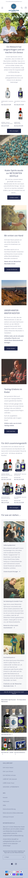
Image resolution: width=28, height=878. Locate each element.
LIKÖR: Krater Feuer (8, 783)
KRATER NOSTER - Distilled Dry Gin (7, 102)
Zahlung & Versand (8, 817)
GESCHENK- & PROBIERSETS (11, 787)
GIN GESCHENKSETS (19, 752)
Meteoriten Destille (11, 877)
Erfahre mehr (14, 197)
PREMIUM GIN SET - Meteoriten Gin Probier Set (20, 475)
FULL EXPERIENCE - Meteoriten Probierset (20, 498)
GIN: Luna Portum (8, 771)
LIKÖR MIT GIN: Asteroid (10, 779)
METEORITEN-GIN (6, 734)
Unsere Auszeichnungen (11, 571)
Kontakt (5, 797)
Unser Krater (11, 348)
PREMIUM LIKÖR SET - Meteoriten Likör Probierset (6, 475)
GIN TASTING (11, 431)
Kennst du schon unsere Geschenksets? (11, 626)
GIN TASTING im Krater (9, 775)
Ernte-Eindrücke (12, 269)
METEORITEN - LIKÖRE (7, 752)
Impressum (6, 801)
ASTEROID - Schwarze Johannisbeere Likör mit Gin (7, 123)
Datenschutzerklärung (9, 809)
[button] (2, 8)
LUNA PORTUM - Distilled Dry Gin (20, 102)
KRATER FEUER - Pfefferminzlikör (17, 123)
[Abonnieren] (23, 857)
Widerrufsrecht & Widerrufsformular (13, 813)
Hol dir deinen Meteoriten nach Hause (14, 692)
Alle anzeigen (14, 131)
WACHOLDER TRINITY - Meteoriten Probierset (5, 498)
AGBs (4, 805)
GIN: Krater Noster (8, 767)
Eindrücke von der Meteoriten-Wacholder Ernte (13, 685)
